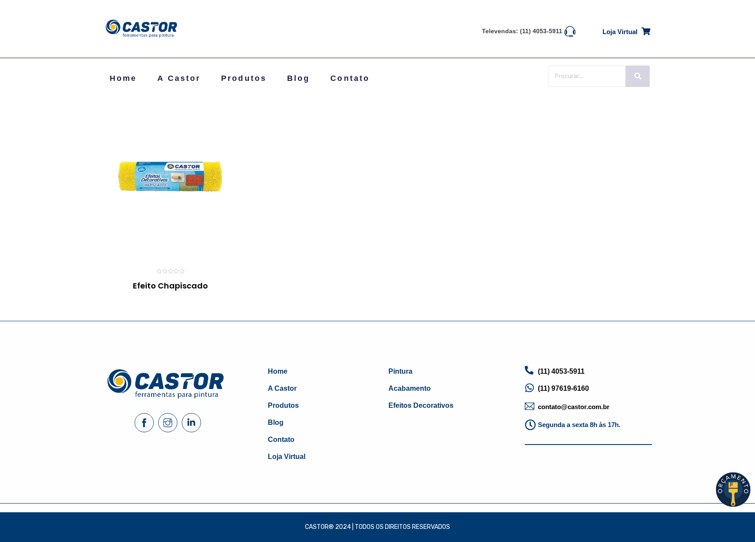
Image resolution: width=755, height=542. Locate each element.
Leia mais (141, 301)
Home (123, 78)
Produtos (244, 78)
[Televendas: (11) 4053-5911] (570, 30)
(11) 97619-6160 (563, 388)
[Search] (638, 76)
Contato (350, 78)
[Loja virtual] (646, 30)
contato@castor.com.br (574, 406)
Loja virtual (620, 31)
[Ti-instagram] (167, 422)
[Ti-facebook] (144, 422)
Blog (298, 78)
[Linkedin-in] (191, 422)
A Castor (179, 78)
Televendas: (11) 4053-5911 (522, 31)
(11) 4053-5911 (561, 371)
